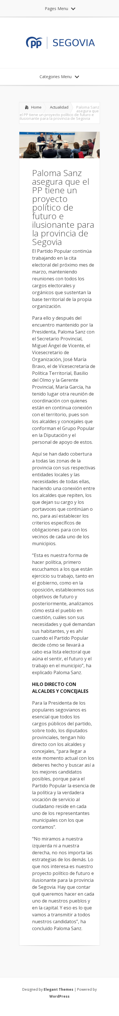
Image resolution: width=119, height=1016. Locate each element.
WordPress (59, 996)
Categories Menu (56, 76)
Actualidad (59, 107)
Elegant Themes (58, 989)
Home (36, 107)
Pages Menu (56, 8)
